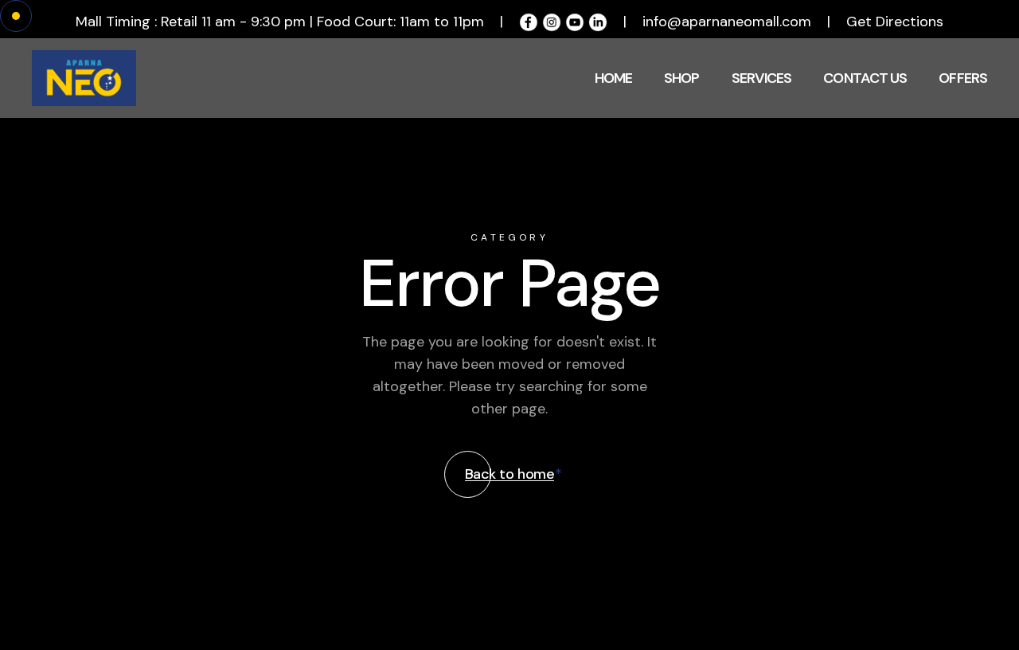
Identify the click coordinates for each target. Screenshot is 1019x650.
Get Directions (894, 21)
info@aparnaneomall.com (726, 21)
